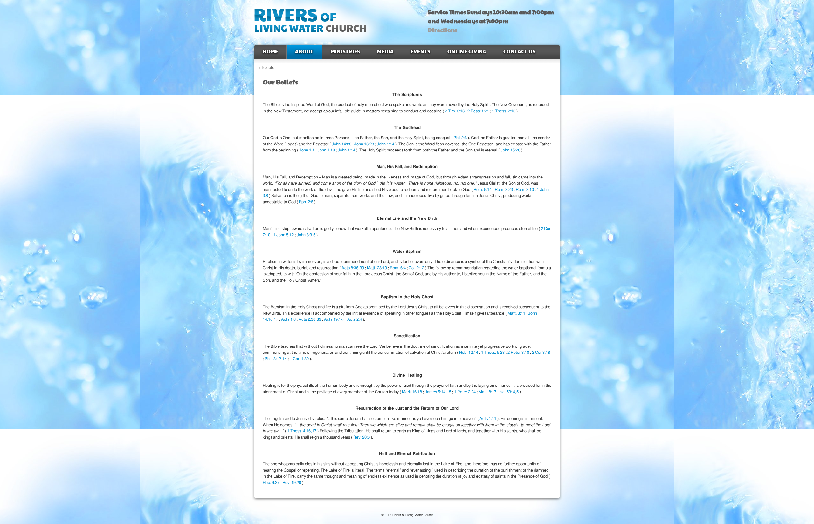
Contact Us (519, 52)
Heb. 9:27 (271, 483)
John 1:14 (386, 144)
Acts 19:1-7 (334, 320)
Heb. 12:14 (469, 353)
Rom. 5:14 (483, 190)
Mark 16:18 (412, 392)
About (304, 52)
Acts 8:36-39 (353, 268)
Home (270, 52)
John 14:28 (342, 144)
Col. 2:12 (417, 268)
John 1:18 (326, 150)
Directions (442, 30)
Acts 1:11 (488, 419)
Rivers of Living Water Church (309, 22)
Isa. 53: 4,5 (509, 392)
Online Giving (466, 52)
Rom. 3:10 (525, 190)
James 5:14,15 (438, 392)
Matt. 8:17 (488, 392)
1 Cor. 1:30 (300, 359)
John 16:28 (364, 144)
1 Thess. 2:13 (504, 111)
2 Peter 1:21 (478, 111)
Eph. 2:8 (306, 202)
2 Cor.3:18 (541, 353)
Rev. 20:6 (362, 437)
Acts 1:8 (289, 320)
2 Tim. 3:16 (455, 111)
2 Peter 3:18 (518, 353)
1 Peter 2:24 (465, 392)
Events (420, 52)
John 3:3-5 (306, 235)
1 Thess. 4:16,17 (302, 431)
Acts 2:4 (355, 320)
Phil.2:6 (460, 138)
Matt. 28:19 (377, 268)
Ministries (345, 52)
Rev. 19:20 (292, 483)
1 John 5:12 (284, 235)
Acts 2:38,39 (310, 320)
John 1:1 (307, 150)
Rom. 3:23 (504, 190)
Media (385, 52)
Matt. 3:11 (516, 314)
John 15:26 (510, 150)
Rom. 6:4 (398, 268)
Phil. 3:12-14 (276, 359)
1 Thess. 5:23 (493, 353)
